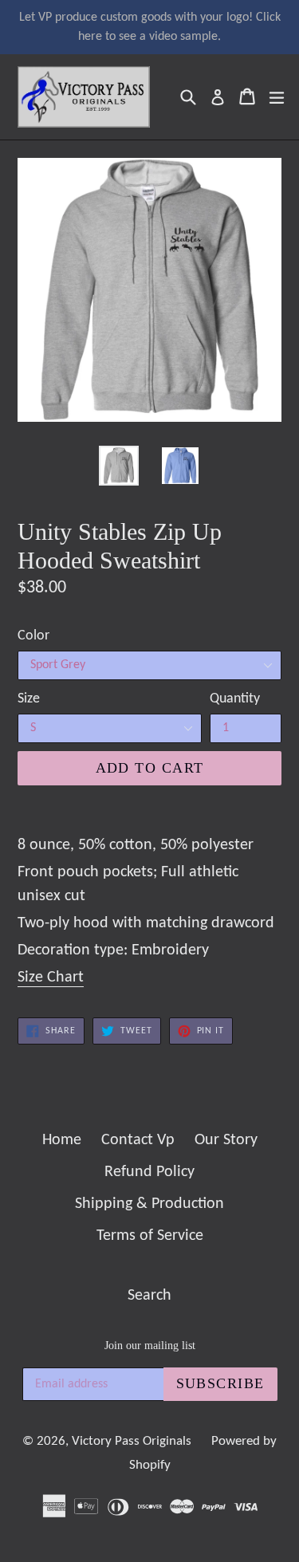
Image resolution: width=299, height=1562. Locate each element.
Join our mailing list (149, 1346)
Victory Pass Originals (131, 1441)
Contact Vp (138, 1140)
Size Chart (51, 978)
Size (29, 698)
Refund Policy (149, 1172)
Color (33, 635)
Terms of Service (149, 1236)
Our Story (226, 1140)
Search (149, 1296)
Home (61, 1140)
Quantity (235, 698)
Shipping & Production (149, 1204)
